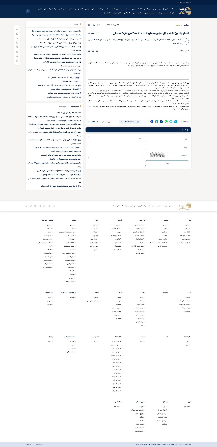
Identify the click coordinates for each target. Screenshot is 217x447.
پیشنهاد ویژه (186, 239)
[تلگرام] (17, 38)
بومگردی (164, 424)
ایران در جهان (139, 228)
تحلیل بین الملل (138, 232)
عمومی (177, 25)
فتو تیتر (72, 271)
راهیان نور (71, 278)
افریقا (142, 243)
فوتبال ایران (94, 239)
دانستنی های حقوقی (137, 410)
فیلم (142, 325)
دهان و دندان (47, 253)
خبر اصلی (187, 228)
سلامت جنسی (47, 260)
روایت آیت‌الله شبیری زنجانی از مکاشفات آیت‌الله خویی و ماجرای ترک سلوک (56, 35)
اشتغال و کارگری (116, 228)
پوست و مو (48, 257)
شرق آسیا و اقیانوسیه (137, 246)
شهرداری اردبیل (116, 376)
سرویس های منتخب (183, 243)
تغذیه (49, 250)
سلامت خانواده (47, 267)
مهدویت (71, 239)
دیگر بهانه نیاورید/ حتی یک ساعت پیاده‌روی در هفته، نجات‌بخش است (57, 147)
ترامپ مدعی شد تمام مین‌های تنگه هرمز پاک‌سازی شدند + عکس (59, 39)
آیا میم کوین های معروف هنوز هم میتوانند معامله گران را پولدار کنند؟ (57, 58)
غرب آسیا (141, 250)
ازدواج (72, 345)
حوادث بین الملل (184, 304)
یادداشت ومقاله (185, 235)
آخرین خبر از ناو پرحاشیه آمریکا (71, 66)
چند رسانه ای (62, 9)
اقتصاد (140, 9)
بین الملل (147, 9)
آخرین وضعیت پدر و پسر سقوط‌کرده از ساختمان (65, 159)
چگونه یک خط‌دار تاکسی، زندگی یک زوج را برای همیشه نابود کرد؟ (59, 128)
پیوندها (164, 206)
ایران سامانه (29, 444)
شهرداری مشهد (116, 348)
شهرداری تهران (116, 341)
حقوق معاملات (139, 431)
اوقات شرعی (142, 206)
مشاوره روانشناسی (150, 13)
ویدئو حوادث (186, 308)
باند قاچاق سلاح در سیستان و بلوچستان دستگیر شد (63, 97)
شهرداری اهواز (116, 352)
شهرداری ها (170, 13)
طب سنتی (48, 228)
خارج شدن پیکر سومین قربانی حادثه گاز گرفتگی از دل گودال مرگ (59, 85)
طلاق (72, 348)
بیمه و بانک (161, 13)
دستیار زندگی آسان (92, 301)
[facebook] (151, 121)
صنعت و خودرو (116, 235)
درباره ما (125, 206)
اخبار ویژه (187, 232)
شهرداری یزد (117, 369)
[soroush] (156, 121)
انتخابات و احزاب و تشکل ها (158, 243)
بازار (45, 9)
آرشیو (171, 206)
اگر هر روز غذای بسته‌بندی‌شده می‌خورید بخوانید (64, 93)
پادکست (100, 9)
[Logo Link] (185, 11)
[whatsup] (166, 121)
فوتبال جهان (94, 243)
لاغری (49, 232)
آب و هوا (150, 206)
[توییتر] (17, 56)
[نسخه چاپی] (89, 25)
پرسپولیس (94, 235)
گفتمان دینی (70, 264)
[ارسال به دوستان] (98, 25)
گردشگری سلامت (162, 421)
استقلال (95, 232)
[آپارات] (17, 43)
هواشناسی (187, 311)
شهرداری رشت (116, 380)
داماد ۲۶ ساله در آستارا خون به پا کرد (69, 113)
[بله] (17, 52)
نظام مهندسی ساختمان (76, 9)
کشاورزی (118, 239)
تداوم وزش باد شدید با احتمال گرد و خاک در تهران (64, 77)
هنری (133, 13)
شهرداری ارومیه (116, 391)
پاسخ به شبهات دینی (68, 253)
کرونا (50, 246)
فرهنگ (127, 9)
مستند (142, 301)
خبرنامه (157, 206)
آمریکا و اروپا (140, 239)
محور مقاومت (139, 235)
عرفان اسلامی (70, 257)
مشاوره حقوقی (117, 13)
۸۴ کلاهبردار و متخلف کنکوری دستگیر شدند (66, 89)
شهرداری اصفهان (116, 355)
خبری (142, 297)
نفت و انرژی (117, 250)
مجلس (164, 232)
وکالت (142, 421)
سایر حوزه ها (140, 253)
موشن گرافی (140, 322)
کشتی (96, 250)
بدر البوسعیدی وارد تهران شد (71, 81)
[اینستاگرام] (17, 34)
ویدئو (93, 9)
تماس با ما (116, 206)
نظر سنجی (133, 206)
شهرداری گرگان (116, 359)
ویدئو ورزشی (94, 246)
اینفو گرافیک (52, 9)
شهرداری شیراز (116, 366)
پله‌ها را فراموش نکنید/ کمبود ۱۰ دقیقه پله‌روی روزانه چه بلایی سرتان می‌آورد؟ (55, 124)
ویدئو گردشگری (139, 311)
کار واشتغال (117, 407)
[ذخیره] (94, 25)
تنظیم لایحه (140, 424)
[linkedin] (161, 121)
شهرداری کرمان (116, 387)
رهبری (165, 228)
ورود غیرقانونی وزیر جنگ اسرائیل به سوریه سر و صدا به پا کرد (60, 43)
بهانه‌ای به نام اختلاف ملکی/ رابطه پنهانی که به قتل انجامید (61, 155)
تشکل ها (118, 318)
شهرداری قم (117, 373)
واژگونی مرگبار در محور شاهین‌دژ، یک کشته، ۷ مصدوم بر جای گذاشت (57, 54)
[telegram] (175, 121)
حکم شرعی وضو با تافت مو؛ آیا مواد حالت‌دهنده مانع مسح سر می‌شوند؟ (56, 31)
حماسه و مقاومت (69, 246)
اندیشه (72, 250)
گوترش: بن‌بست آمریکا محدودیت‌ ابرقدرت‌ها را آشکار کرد (62, 62)
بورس (119, 232)
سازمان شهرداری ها (115, 345)
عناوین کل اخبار (164, 9)
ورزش (133, 9)
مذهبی (72, 274)
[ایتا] (17, 47)
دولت (165, 235)
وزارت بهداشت (47, 239)
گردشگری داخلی (162, 410)
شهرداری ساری (116, 384)
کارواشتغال (107, 13)
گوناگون (87, 9)
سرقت (142, 417)
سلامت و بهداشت (117, 9)
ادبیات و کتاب (70, 281)
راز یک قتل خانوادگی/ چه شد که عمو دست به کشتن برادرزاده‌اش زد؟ (58, 171)
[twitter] (171, 121)
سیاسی (155, 9)
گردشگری (127, 13)
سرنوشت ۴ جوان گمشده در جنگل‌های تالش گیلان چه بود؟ (61, 174)
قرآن (73, 228)
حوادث (107, 9)
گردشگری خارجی (162, 414)
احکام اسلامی (70, 243)
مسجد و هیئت (69, 260)
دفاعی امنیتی (162, 239)
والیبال (95, 228)
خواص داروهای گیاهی (44, 243)
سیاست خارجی (162, 246)
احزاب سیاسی (116, 308)
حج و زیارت (71, 267)
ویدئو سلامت (47, 235)
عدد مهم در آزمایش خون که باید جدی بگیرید (66, 151)
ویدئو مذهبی (140, 315)
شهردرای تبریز (117, 362)
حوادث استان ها (185, 301)
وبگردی (140, 13)
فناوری (40, 9)
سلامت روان (47, 264)
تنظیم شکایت (139, 428)
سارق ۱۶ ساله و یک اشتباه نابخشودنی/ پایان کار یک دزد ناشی (61, 186)
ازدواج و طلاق (139, 414)
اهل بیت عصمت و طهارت (66, 232)
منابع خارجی (140, 304)
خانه (172, 9)
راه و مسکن (117, 246)
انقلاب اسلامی (70, 235)
